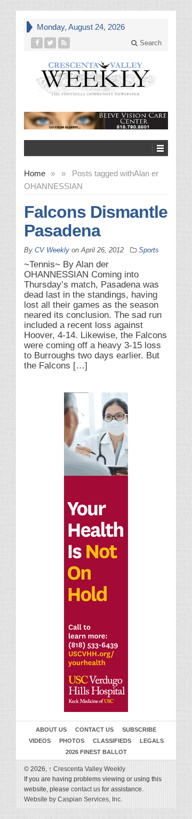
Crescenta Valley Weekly (87, 769)
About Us (51, 729)
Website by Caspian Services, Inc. (73, 799)
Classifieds (112, 741)
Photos (71, 741)
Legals (152, 741)
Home (34, 173)
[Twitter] (50, 43)
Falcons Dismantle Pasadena (95, 221)
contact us (85, 789)
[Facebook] (37, 43)
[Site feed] (64, 43)
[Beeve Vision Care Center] (96, 120)
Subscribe (139, 729)
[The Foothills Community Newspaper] (96, 78)
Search (150, 43)
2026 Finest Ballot (96, 752)
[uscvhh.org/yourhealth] (96, 552)
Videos (40, 741)
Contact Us (94, 729)
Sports (149, 250)
